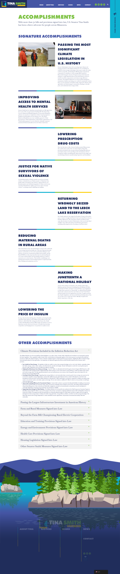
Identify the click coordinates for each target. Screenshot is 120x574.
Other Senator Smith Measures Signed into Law (44, 446)
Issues (70, 5)
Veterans (64, 555)
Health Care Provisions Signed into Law (40, 433)
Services (61, 5)
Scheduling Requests (46, 547)
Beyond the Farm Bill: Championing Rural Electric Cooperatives (52, 414)
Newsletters (86, 536)
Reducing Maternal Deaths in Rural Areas (34, 240)
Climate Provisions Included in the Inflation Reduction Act (49, 351)
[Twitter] (99, 5)
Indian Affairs (65, 547)
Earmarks (22, 544)
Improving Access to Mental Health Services (34, 101)
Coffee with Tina (45, 538)
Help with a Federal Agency (48, 533)
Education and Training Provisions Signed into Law (46, 421)
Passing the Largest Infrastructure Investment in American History (53, 402)
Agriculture (65, 533)
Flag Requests (44, 541)
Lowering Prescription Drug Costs (70, 138)
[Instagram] (101, 5)
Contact (88, 5)
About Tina (50, 5)
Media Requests (87, 545)
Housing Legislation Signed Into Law (39, 440)
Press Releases (86, 533)
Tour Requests (44, 549)
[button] (108, 4)
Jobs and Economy (66, 549)
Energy (64, 538)
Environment (65, 541)
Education (64, 536)
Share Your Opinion (88, 542)
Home (41, 5)
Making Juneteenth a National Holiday (75, 277)
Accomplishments (24, 536)
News (79, 5)
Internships (43, 544)
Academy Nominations (46, 536)
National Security (66, 552)
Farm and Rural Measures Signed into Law (41, 408)
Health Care (65, 544)
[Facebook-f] (96, 5)
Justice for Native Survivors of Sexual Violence (35, 171)
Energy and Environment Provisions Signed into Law (47, 427)
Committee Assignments (26, 538)
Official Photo (23, 541)
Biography (22, 533)
